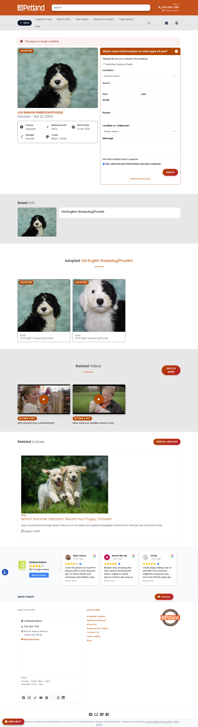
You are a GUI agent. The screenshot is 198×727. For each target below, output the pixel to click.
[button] (178, 569)
